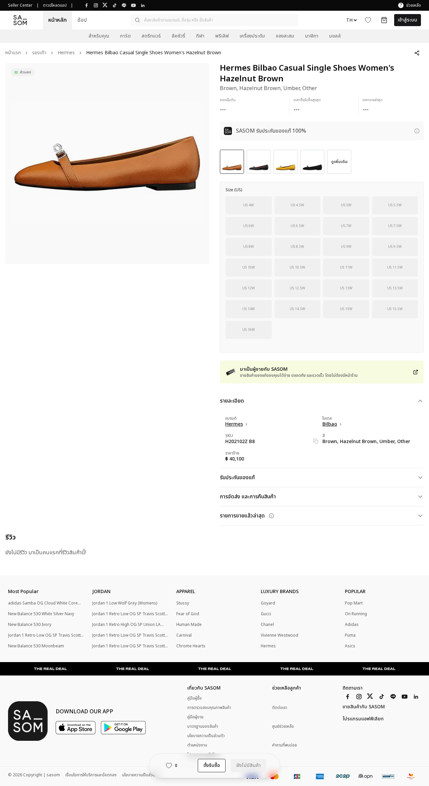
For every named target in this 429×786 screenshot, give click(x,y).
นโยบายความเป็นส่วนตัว (206, 735)
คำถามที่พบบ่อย (284, 745)
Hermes (66, 53)
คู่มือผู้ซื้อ (194, 698)
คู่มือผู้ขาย (195, 717)
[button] (214, 20)
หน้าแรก (13, 53)
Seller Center (20, 5)
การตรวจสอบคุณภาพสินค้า (209, 707)
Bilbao (329, 424)
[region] (107, 163)
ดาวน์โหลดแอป (55, 5)
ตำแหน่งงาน (197, 745)
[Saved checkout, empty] (384, 20)
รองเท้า (39, 53)
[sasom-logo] (20, 20)
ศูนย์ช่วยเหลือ (283, 726)
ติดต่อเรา (279, 708)
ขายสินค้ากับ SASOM (364, 707)
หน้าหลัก (57, 20)
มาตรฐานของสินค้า (202, 726)
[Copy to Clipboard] (315, 441)
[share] (417, 53)
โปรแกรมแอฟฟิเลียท (363, 719)
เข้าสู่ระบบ (407, 19)
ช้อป (82, 20)
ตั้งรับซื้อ (211, 765)
